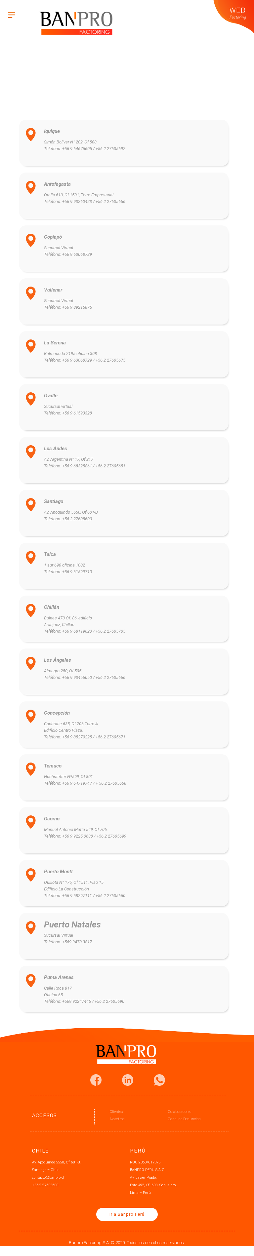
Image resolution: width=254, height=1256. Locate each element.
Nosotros (117, 1119)
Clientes (116, 1112)
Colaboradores (179, 1112)
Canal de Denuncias (184, 1119)
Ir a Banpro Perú (127, 1214)
